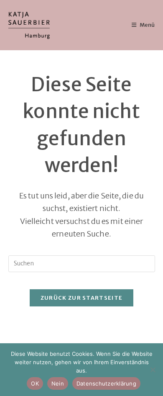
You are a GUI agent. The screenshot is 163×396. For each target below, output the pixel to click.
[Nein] (152, 369)
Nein (57, 383)
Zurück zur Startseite (81, 297)
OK (35, 383)
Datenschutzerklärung (106, 383)
